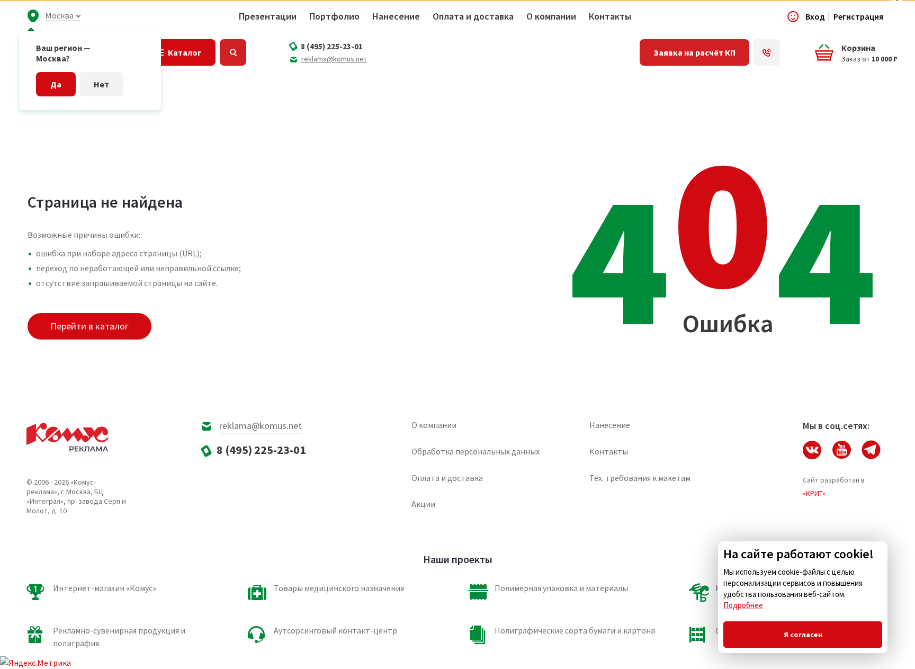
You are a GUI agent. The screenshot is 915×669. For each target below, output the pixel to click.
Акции (423, 503)
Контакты (610, 16)
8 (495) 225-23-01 (332, 46)
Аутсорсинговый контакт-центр (335, 630)
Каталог (184, 52)
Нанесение (396, 16)
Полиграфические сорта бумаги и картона (575, 630)
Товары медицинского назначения (339, 588)
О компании (551, 16)
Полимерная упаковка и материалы (561, 588)
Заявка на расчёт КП (694, 52)
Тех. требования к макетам (639, 477)
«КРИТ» (814, 493)
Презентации (268, 16)
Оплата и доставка (473, 16)
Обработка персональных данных (475, 451)
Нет (101, 84)
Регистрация (858, 16)
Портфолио (334, 16)
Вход (815, 16)
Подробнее (743, 605)
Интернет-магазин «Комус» (104, 588)
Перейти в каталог (89, 326)
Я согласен (803, 634)
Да (55, 84)
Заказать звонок (766, 52)
